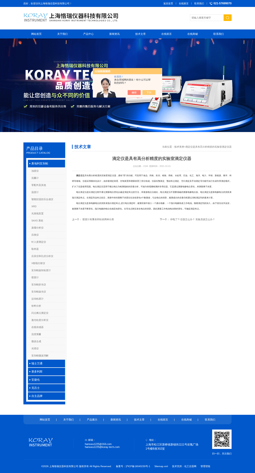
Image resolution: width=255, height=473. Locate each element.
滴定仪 (79, 175)
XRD (33, 206)
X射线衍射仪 (38, 263)
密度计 (35, 277)
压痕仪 (35, 234)
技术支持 (179, 146)
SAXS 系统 (37, 220)
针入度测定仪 (38, 241)
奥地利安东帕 (39, 163)
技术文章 (140, 33)
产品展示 (92, 419)
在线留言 (184, 3)
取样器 (35, 249)
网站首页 (36, 33)
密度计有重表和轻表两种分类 (98, 219)
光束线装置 (37, 213)
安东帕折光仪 (38, 284)
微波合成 (36, 341)
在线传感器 (37, 327)
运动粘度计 (37, 298)
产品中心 (88, 33)
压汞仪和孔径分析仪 (42, 256)
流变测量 (36, 334)
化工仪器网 (190, 466)
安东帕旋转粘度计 (41, 270)
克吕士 (35, 387)
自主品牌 (36, 396)
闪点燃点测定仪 (39, 313)
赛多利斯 (36, 371)
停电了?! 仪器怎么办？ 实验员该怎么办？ (192, 219)
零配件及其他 (38, 185)
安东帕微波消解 (39, 355)
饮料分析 (36, 305)
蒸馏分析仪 (37, 227)
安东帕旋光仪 (38, 291)
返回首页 (168, 3)
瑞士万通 (36, 363)
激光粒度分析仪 (39, 320)
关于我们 (62, 33)
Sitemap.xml (161, 466)
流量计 (35, 178)
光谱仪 (35, 348)
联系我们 (199, 3)
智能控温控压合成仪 (42, 199)
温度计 (35, 192)
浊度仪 (35, 170)
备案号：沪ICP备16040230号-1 (133, 466)
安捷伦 (35, 379)
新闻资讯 (114, 33)
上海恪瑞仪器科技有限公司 (55, 3)
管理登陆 (205, 466)
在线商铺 (192, 33)
